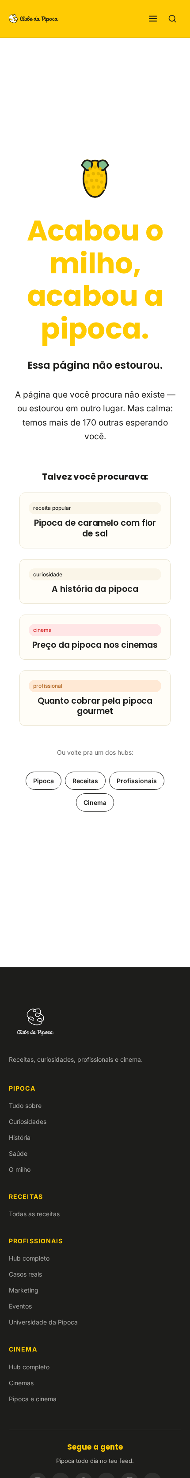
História (19, 1137)
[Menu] (153, 19)
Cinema (95, 802)
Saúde (18, 1153)
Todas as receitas (34, 1214)
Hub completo (29, 1258)
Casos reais (25, 1274)
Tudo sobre (25, 1105)
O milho (19, 1169)
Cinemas (21, 1383)
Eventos (20, 1306)
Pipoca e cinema (33, 1399)
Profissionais (137, 780)
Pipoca (43, 780)
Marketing (23, 1290)
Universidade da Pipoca (43, 1322)
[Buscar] (172, 19)
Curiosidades (27, 1121)
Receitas (85, 780)
